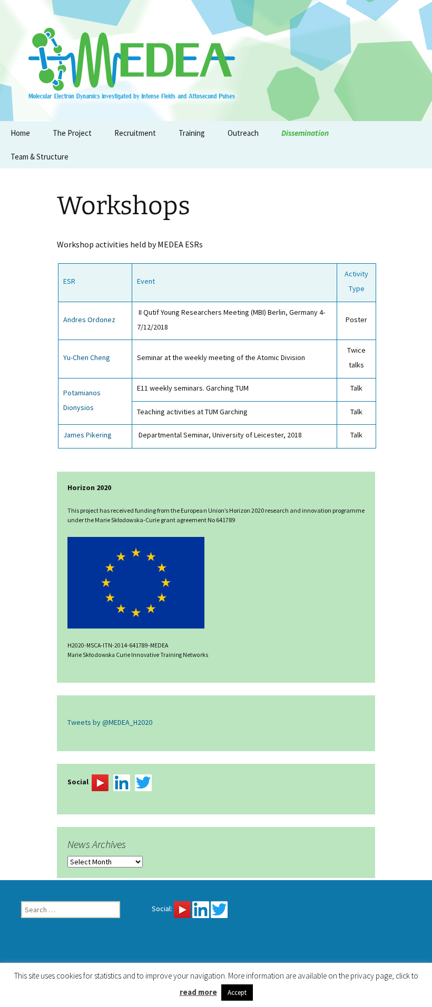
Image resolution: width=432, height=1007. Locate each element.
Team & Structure (39, 157)
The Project (72, 133)
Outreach (243, 133)
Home (20, 133)
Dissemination (305, 133)
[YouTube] (100, 782)
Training (192, 133)
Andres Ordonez (89, 319)
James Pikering (87, 435)
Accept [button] (237, 992)
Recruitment (135, 133)
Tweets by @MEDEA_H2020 (109, 722)
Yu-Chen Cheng (86, 357)
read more (198, 992)
